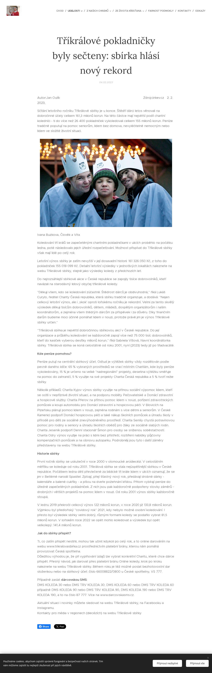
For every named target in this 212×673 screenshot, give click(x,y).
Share (46, 626)
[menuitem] (61, 11)
